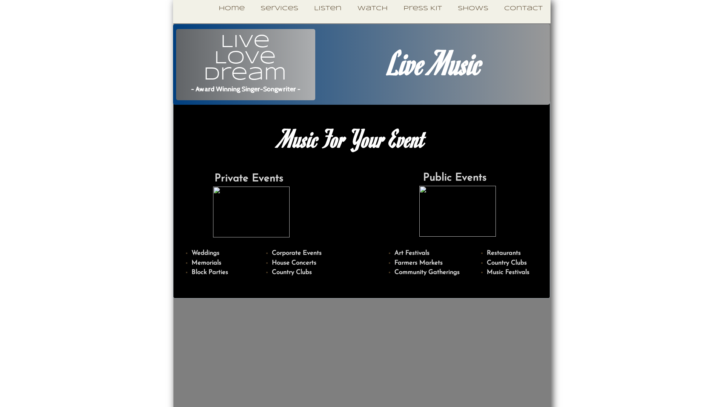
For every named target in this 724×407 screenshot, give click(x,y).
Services (279, 8)
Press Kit (422, 8)
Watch (372, 8)
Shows (473, 8)
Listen (328, 8)
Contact (523, 8)
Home (232, 8)
